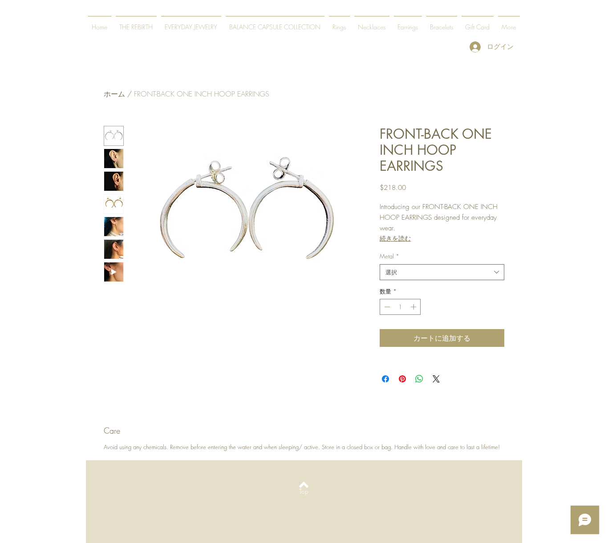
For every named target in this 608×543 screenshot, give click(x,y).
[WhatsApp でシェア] (419, 379)
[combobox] (442, 272)
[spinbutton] (400, 306)
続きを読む (395, 238)
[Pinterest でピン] (402, 379)
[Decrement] (386, 306)
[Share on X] (436, 379)
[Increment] (414, 306)
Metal (389, 256)
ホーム (114, 94)
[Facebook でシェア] (385, 379)
